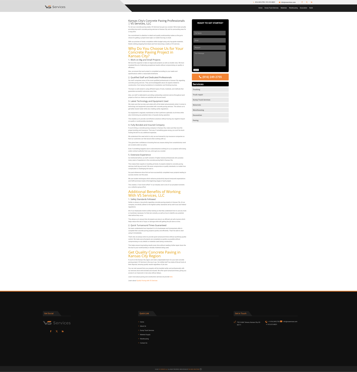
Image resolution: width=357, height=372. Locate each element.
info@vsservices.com (290, 321)
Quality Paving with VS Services (147, 280)
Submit (196, 70)
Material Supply (145, 334)
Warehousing (293, 8)
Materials (284, 8)
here (171, 277)
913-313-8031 (270, 2)
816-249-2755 (260, 2)
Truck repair (198, 95)
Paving (195, 120)
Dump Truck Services (271, 8)
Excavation (303, 8)
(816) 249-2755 (212, 77)
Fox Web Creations (194, 369)
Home (260, 8)
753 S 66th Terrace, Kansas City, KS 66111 (248, 323)
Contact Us (143, 343)
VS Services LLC (163, 369)
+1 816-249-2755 (274, 321)
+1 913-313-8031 (271, 324)
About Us (143, 326)
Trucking (196, 89)
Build (311, 8)
